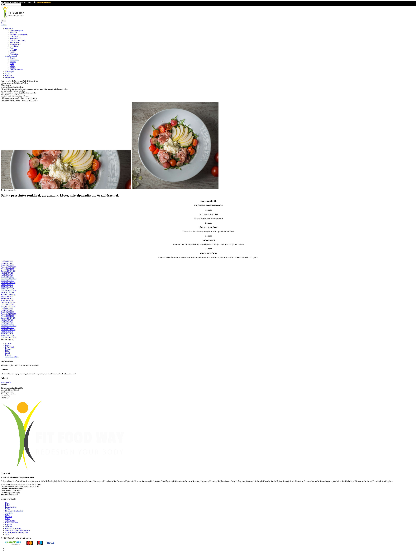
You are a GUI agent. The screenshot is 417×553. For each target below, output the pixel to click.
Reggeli (12, 58)
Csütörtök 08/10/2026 (8, 337)
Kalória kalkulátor (11, 523)
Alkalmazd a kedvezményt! (44, 2)
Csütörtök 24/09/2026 (8, 314)
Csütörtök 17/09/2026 (8, 302)
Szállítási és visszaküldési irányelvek (17, 530)
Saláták (12, 66)
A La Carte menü (11, 56)
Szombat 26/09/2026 (8, 318)
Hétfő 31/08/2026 (7, 273)
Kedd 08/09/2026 (7, 287)
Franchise (8, 517)
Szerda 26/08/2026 (7, 265)
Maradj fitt (13, 32)
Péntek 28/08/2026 (7, 269)
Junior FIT (13, 50)
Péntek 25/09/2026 (7, 316)
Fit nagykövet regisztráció (14, 511)
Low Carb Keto (15, 44)
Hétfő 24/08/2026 (7, 261)
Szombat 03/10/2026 (8, 330)
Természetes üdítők (16, 70)
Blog (7, 503)
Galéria (7, 519)
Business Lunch (15, 38)
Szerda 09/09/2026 (7, 289)
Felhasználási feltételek (13, 528)
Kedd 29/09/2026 (7, 322)
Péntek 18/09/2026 (7, 304)
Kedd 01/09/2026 (7, 275)
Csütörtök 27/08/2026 (8, 267)
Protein (12, 52)
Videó (7, 515)
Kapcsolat (8, 75)
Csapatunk (8, 526)
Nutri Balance (14, 42)
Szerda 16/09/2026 (7, 300)
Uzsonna (13, 62)
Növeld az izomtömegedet (18, 34)
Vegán (12, 48)
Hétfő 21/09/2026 (7, 308)
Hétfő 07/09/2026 (7, 285)
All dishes (8, 343)
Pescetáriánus (14, 46)
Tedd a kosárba (6, 382)
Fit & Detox (14, 36)
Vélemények (9, 71)
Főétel (12, 64)
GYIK (7, 73)
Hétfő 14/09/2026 (7, 296)
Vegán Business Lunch (17, 40)
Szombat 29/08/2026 (8, 271)
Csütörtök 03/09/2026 (8, 279)
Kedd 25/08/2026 (7, 263)
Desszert (12, 68)
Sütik (7, 534)
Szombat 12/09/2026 (8, 294)
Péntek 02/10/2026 (7, 328)
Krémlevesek (14, 60)
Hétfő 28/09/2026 (7, 320)
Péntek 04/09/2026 (7, 281)
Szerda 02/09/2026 (7, 277)
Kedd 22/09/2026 (7, 310)
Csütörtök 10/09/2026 (8, 290)
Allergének (9, 513)
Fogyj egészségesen (16, 30)
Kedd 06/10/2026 (7, 334)
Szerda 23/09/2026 (7, 312)
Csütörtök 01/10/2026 (8, 326)
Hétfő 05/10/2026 (7, 332)
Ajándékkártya (10, 521)
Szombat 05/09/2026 (8, 283)
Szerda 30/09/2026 (7, 324)
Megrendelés (9, 77)
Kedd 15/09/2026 (7, 298)
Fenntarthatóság (10, 507)
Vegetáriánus (14, 54)
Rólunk (7, 505)
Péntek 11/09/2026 (7, 292)
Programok (9, 28)
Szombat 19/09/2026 (8, 306)
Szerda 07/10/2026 (7, 335)
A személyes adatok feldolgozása (16, 532)
